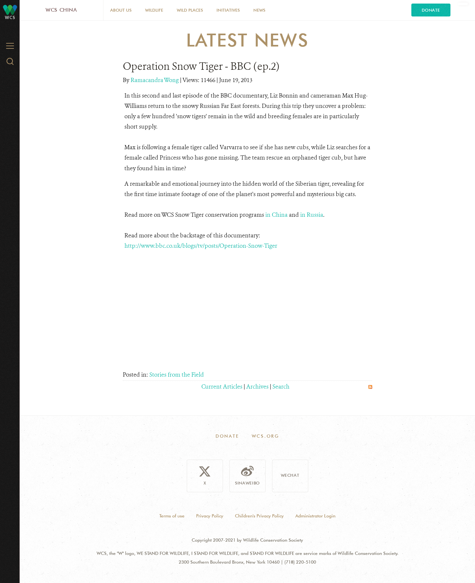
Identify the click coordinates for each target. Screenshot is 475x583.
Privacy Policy (209, 515)
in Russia (311, 215)
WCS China (61, 10)
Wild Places (190, 10)
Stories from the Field (176, 375)
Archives (257, 386)
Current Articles (221, 386)
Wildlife (154, 10)
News (259, 10)
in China (276, 215)
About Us (121, 10)
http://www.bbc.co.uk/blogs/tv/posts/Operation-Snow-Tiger (200, 246)
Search (281, 386)
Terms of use (172, 515)
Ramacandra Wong (155, 80)
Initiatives (228, 10)
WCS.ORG (266, 436)
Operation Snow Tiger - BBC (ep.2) (201, 66)
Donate (431, 10)
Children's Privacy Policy (259, 515)
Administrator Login (315, 515)
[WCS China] (10, 9)
